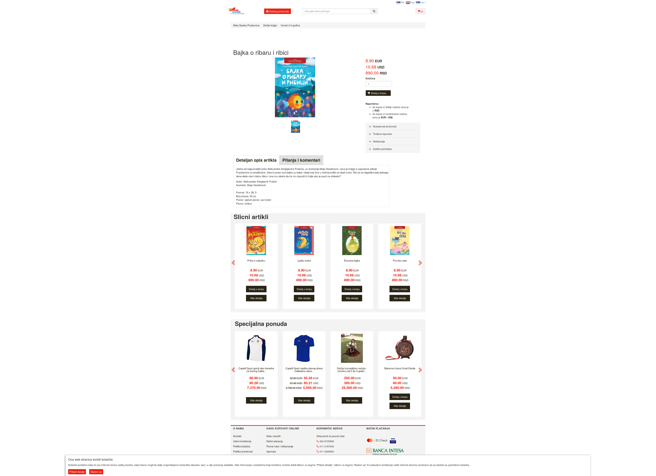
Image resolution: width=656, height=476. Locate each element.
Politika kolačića (241, 446)
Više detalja (256, 298)
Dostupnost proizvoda (385, 126)
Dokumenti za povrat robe (331, 436)
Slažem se (96, 471)
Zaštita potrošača (382, 149)
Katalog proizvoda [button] (279, 11)
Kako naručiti (273, 436)
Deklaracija (379, 141)
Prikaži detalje (77, 471)
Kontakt (237, 436)
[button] (233, 262)
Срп (422, 2)
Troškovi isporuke (382, 134)
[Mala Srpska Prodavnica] (235, 11)
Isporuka (271, 451)
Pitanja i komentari (301, 160)
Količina (370, 78)
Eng (412, 2)
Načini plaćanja (274, 441)
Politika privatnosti (243, 451)
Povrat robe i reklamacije (279, 446)
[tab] (393, 126)
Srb (402, 2)
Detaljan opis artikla (256, 160)
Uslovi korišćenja (242, 441)
